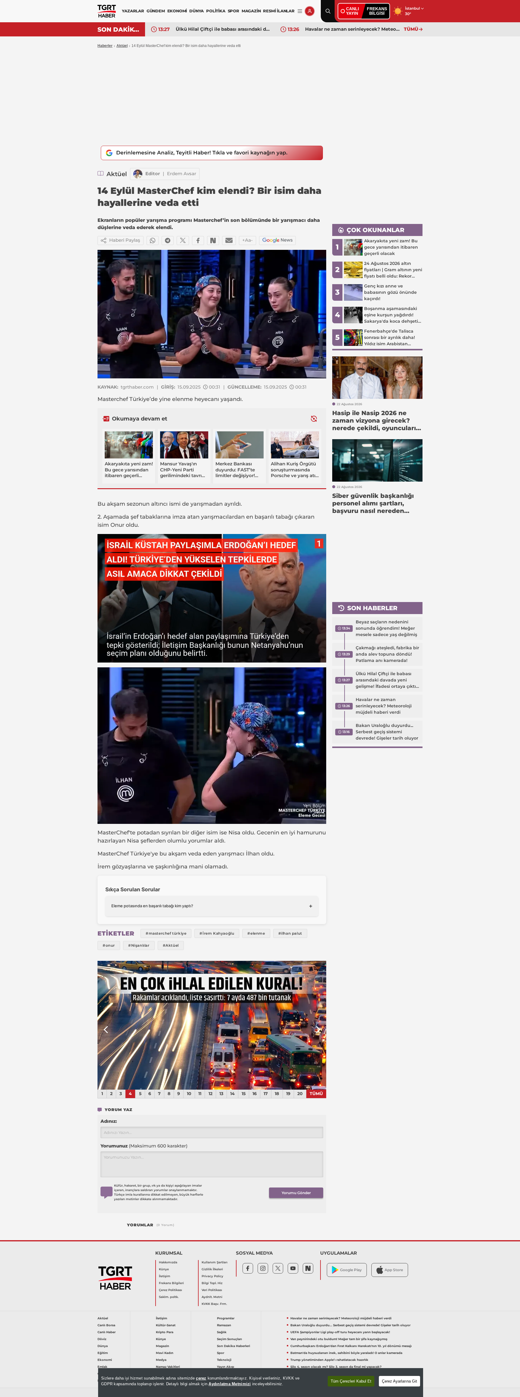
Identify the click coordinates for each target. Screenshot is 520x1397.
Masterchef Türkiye (124, 399)
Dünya (103, 1346)
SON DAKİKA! (119, 29)
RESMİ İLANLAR (278, 10)
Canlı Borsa (106, 1325)
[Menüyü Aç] (300, 11)
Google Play (351, 1270)
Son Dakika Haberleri (233, 1346)
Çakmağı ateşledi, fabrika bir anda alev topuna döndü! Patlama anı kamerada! (387, 654)
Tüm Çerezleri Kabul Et (351, 1381)
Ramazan (224, 1325)
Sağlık (222, 1332)
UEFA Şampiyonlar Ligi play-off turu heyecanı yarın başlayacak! (340, 1332)
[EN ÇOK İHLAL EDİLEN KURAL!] (212, 1025)
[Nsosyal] (213, 240)
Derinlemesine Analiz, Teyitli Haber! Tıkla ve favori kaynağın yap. (201, 153)
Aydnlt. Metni (212, 1297)
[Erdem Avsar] (137, 174)
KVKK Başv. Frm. (214, 1304)
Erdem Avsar (181, 173)
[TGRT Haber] (107, 11)
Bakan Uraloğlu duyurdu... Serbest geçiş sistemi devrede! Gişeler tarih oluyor (387, 732)
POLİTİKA (215, 10)
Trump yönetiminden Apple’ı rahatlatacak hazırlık (329, 1360)
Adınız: (109, 1121)
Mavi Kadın (164, 1353)
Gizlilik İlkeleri (212, 1269)
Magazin (162, 1346)
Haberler (105, 46)
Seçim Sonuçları (229, 1339)
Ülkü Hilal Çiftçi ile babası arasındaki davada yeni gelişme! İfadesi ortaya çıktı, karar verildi (223, 29)
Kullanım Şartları (215, 1262)
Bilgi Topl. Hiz (212, 1283)
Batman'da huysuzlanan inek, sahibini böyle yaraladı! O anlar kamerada (346, 1353)
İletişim (164, 1276)
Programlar (225, 1318)
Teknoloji (224, 1360)
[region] (260, 1382)
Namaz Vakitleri (168, 1367)
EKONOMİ (177, 10)
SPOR (233, 10)
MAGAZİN (251, 10)
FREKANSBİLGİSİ (377, 11)
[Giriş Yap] (310, 11)
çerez (201, 1378)
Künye (164, 1269)
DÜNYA (196, 10)
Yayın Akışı (225, 1367)
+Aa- (247, 240)
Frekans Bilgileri (171, 1283)
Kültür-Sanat (165, 1325)
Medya (161, 1360)
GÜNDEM (156, 10)
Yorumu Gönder (296, 1193)
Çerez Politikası (170, 1290)
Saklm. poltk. (168, 1297)
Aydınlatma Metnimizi (230, 1384)
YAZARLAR (133, 10)
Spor (220, 1353)
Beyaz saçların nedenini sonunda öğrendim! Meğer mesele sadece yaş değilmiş (386, 628)
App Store (394, 1270)
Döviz (102, 1339)
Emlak (102, 1367)
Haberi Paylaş (124, 240)
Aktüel (122, 46)
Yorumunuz (144, 1146)
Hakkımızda (168, 1262)
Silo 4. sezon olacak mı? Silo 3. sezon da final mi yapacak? (336, 1367)
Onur (117, 525)
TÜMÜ (411, 29)
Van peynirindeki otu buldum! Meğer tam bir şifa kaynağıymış (338, 1339)
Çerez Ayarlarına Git (399, 1381)
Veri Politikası (212, 1290)
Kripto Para (164, 1332)
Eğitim (103, 1353)
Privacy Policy (212, 1276)
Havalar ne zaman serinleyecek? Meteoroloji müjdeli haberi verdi (353, 29)
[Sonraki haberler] (313, 418)
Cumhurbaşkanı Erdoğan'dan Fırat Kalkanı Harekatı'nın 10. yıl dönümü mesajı (351, 1346)
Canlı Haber (107, 1332)
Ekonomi (105, 1360)
